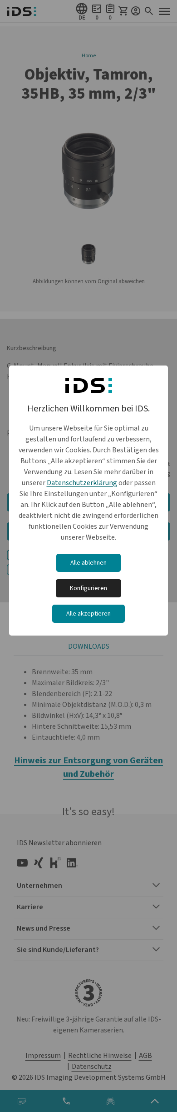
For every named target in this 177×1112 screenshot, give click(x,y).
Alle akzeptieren (88, 613)
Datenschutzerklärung (82, 483)
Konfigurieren (88, 588)
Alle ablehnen (88, 562)
